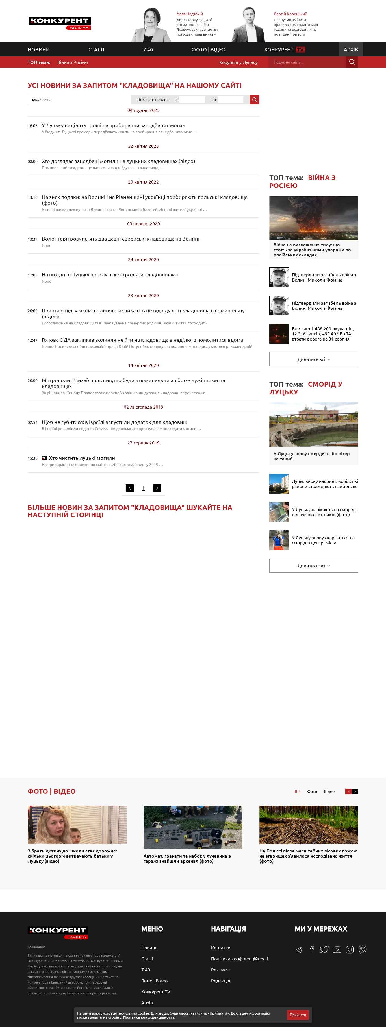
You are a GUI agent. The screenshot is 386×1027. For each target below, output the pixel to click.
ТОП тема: (302, 181)
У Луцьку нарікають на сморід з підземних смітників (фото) (325, 512)
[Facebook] (309, 951)
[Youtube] (335, 952)
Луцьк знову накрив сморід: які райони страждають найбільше (325, 484)
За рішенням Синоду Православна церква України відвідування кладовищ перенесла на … (133, 386)
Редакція (220, 980)
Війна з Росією (72, 62)
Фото (312, 791)
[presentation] (348, 791)
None (120, 242)
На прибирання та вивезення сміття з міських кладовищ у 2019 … (102, 461)
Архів (351, 49)
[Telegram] (299, 951)
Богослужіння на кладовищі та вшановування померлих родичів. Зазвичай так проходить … (143, 316)
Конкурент (284, 49)
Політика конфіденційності (239, 958)
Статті (96, 49)
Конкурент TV (155, 991)
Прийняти (298, 1015)
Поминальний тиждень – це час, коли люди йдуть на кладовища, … (118, 164)
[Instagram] (347, 952)
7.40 (148, 49)
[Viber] (360, 952)
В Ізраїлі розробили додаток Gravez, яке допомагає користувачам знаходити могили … (121, 425)
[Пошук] (352, 62)
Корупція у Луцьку (238, 62)
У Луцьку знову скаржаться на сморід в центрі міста (323, 540)
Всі (297, 791)
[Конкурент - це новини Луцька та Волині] (58, 938)
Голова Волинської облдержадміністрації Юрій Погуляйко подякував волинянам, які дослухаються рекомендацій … (147, 345)
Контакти (221, 947)
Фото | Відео (208, 49)
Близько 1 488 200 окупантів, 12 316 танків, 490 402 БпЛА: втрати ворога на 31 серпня (323, 333)
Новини (39, 49)
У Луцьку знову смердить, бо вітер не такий (312, 456)
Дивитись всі (312, 359)
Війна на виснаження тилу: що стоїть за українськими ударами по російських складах (312, 249)
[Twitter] (322, 952)
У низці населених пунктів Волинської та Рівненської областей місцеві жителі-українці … (145, 203)
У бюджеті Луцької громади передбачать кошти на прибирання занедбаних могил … (119, 128)
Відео (329, 791)
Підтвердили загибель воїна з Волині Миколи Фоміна (324, 277)
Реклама (220, 969)
